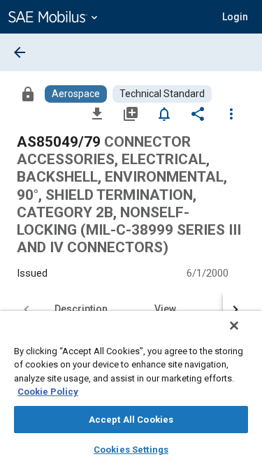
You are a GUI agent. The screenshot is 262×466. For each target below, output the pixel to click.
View (165, 308)
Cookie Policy (47, 391)
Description (81, 308)
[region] (131, 388)
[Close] (234, 325)
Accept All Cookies (131, 419)
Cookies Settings (131, 449)
